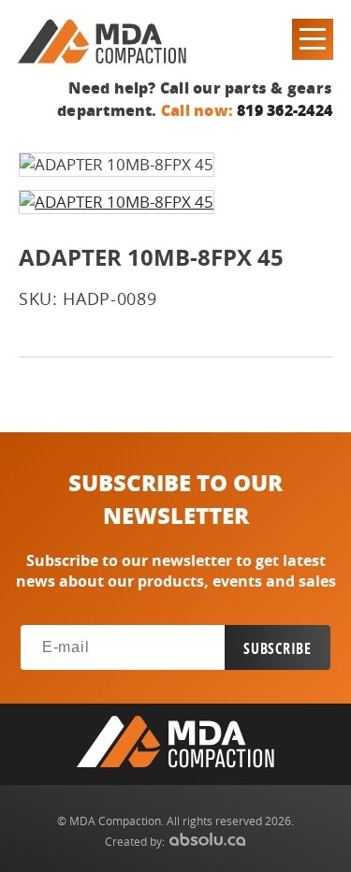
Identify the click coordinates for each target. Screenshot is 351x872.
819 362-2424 (284, 110)
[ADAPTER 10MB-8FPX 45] (116, 202)
